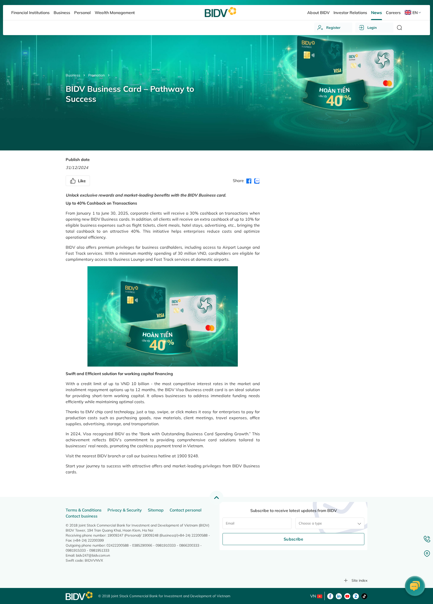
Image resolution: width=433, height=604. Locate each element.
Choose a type (310, 523)
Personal (82, 12)
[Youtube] (347, 595)
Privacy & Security (124, 509)
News (376, 12)
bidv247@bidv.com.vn (93, 555)
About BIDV (318, 12)
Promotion (96, 75)
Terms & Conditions (83, 509)
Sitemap (156, 509)
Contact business (81, 516)
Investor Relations (350, 12)
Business (73, 75)
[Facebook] (330, 595)
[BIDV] (79, 595)
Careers (393, 12)
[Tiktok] (364, 595)
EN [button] (415, 12)
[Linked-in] (339, 595)
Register (333, 27)
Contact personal (185, 509)
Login (372, 27)
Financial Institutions (30, 12)
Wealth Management (115, 12)
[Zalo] (356, 595)
